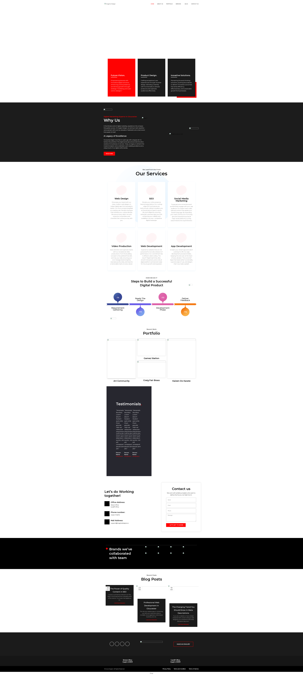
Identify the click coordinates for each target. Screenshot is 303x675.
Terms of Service (194, 669)
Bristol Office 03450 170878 (128, 661)
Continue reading (119, 603)
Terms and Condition (180, 669)
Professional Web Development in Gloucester (151, 605)
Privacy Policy (167, 669)
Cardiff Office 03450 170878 (175, 661)
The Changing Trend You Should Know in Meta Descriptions (183, 610)
